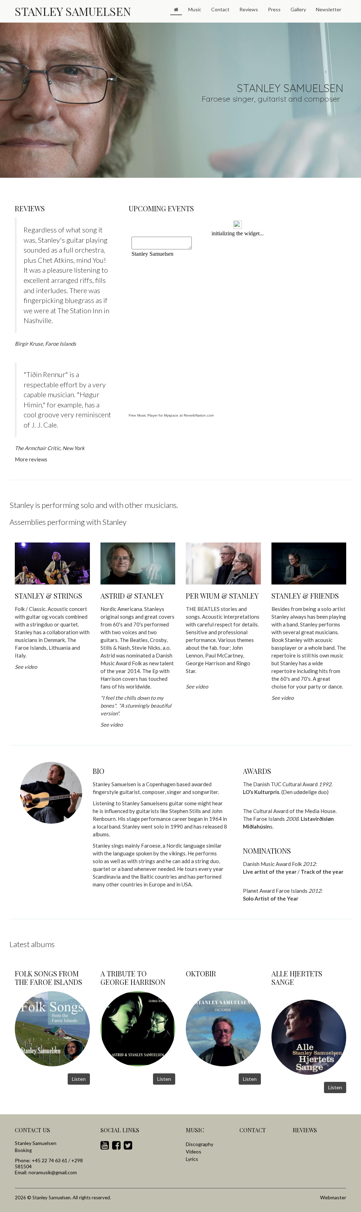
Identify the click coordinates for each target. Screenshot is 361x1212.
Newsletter (328, 9)
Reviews (248, 9)
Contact (220, 9)
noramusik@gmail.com (53, 1172)
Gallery (298, 9)
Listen (79, 1079)
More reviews (31, 459)
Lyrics (192, 1159)
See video (197, 686)
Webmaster (333, 1197)
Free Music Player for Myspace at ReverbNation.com (171, 415)
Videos (193, 1152)
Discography (199, 1144)
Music (194, 9)
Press (274, 9)
